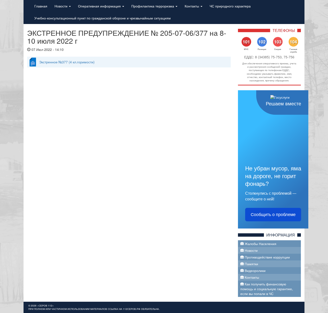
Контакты (192, 6)
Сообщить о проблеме (273, 214)
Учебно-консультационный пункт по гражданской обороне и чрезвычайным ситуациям (102, 18)
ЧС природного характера (230, 6)
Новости (61, 6)
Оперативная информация (100, 6)
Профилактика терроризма (153, 6)
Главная (40, 6)
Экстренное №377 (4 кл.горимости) (67, 62)
